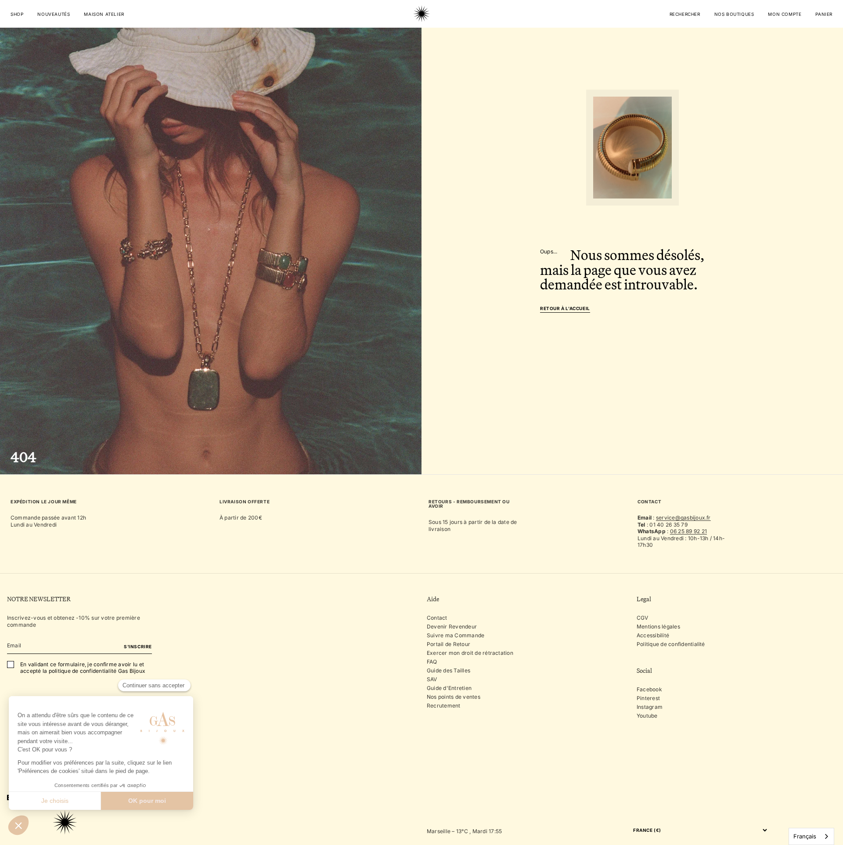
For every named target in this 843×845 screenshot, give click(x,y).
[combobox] (811, 836)
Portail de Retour (448, 644)
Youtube (647, 715)
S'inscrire (138, 646)
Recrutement (444, 705)
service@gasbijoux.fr (683, 517)
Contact (437, 617)
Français (804, 836)
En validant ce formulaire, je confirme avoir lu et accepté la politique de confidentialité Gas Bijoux (82, 668)
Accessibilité (653, 635)
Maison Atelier (104, 14)
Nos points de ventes (453, 696)
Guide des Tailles (448, 670)
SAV (432, 679)
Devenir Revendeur (452, 626)
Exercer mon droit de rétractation (470, 653)
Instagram (650, 707)
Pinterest (648, 698)
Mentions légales (658, 626)
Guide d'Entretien (449, 688)
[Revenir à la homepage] (421, 41)
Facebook (649, 689)
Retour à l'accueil (565, 308)
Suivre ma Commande (455, 635)
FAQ (432, 661)
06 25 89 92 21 (688, 531)
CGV (642, 617)
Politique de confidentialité (671, 644)
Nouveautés (53, 14)
